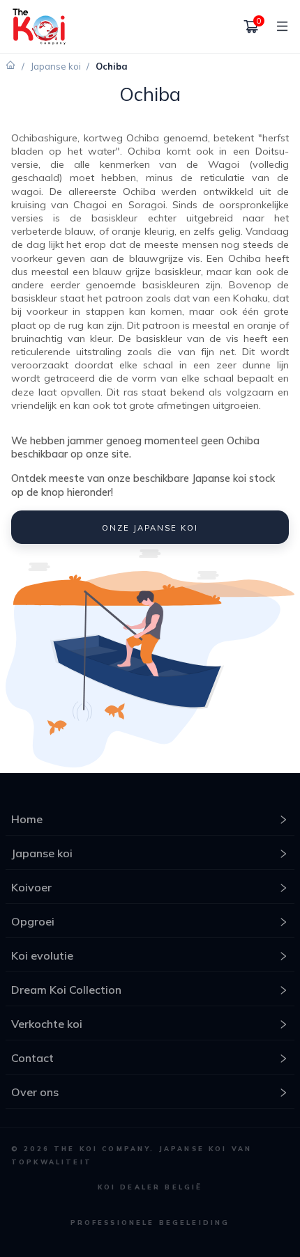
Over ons (35, 1092)
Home (27, 819)
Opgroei (32, 921)
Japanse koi (56, 66)
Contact (32, 1058)
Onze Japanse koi (150, 528)
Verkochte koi (46, 1024)
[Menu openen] (277, 26)
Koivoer (31, 887)
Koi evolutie (42, 955)
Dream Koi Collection (66, 990)
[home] (39, 26)
